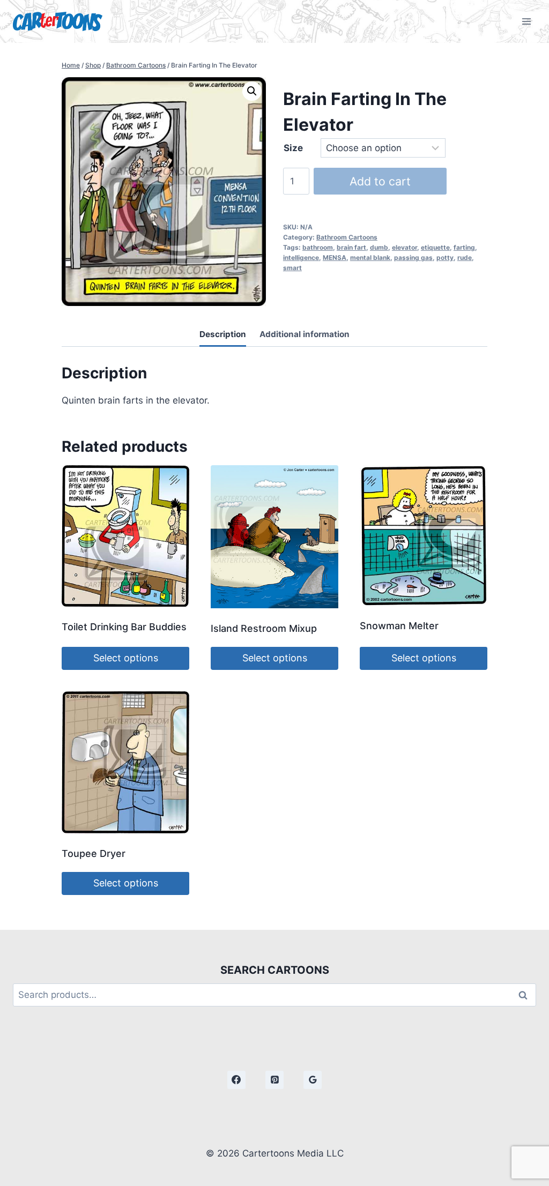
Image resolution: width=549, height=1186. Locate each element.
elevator (404, 247)
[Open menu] (526, 21)
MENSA (334, 257)
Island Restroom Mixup (264, 628)
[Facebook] (236, 1080)
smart (292, 268)
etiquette (435, 247)
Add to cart (380, 181)
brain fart (351, 247)
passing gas (413, 257)
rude (464, 257)
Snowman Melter (399, 625)
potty (445, 257)
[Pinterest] (274, 1080)
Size (293, 148)
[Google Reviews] (312, 1080)
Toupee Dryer (93, 853)
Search (526, 995)
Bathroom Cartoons (346, 237)
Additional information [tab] (304, 334)
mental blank (370, 257)
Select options (125, 657)
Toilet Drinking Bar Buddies (124, 626)
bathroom (317, 247)
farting (464, 247)
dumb (379, 247)
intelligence (301, 257)
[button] (252, 91)
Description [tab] (222, 334)
